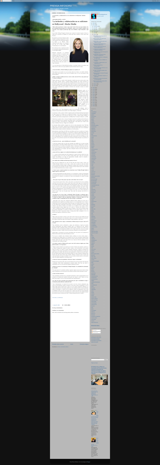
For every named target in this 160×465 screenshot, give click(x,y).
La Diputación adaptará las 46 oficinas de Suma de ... (99, 50)
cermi (92, 138)
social (92, 286)
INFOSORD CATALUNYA (96, 337)
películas (93, 267)
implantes (93, 216)
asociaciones (93, 126)
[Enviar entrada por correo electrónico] (63, 305)
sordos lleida (93, 301)
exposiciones (93, 201)
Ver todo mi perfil (100, 16)
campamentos (94, 135)
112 (92, 110)
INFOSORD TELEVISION (96, 340)
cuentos (92, 167)
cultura (92, 168)
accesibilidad (93, 111)
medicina (93, 241)
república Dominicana (95, 282)
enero (95, 85)
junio (95, 29)
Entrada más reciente (58, 344)
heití (92, 213)
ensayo (92, 195)
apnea (92, 119)
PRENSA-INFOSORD (61, 5)
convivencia (93, 156)
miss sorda (93, 249)
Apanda (92, 117)
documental (93, 183)
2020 (94, 87)
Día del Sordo (94, 180)
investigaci (93, 223)
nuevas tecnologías (95, 261)
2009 (94, 105)
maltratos (93, 238)
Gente (92, 210)
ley (91, 234)
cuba (92, 165)
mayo (95, 31)
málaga (92, 237)
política (92, 270)
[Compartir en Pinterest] (69, 305)
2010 (94, 104)
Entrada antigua (84, 344)
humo (92, 214)
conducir (93, 150)
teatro (92, 308)
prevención (93, 273)
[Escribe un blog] (66, 305)
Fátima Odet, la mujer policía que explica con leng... (100, 42)
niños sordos (93, 258)
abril (95, 32)
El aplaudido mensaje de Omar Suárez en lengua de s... (99, 55)
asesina (92, 122)
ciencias (92, 144)
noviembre (96, 26)
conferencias (93, 152)
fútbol (92, 207)
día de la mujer (94, 179)
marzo (95, 34)
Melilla (92, 244)
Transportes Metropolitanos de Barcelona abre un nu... (99, 44)
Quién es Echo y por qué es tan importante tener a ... (99, 39)
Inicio (71, 344)
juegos (92, 228)
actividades (93, 113)
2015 (94, 95)
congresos (93, 153)
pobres (92, 268)
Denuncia (93, 173)
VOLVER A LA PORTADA (57, 297)
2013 (94, 99)
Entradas (95, 330)
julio (94, 27)
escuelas (93, 198)
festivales (93, 204)
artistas (92, 120)
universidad (93, 319)
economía (93, 186)
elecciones (93, 192)
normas (92, 259)
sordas (92, 292)
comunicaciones (94, 149)
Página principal (94, 362)
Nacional (93, 255)
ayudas (92, 132)
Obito (92, 262)
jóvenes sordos (94, 226)
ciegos (92, 141)
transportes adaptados (95, 316)
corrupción (93, 159)
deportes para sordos (95, 176)
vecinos (92, 320)
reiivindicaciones (94, 276)
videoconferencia (94, 322)
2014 (94, 97)
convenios (93, 155)
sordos (92, 295)
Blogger (88, 461)
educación (93, 189)
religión (92, 280)
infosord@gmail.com (102, 14)
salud (92, 283)
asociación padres (94, 125)
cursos (92, 170)
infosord (92, 219)
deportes (93, 174)
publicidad (93, 274)
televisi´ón (93, 313)
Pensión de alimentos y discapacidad (98, 66)
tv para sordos (94, 317)
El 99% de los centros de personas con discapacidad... (100, 79)
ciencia (92, 143)
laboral (92, 229)
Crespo (92, 161)
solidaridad (93, 289)
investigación (93, 225)
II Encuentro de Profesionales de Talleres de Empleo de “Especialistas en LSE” (94, 393)
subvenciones (94, 304)
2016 (94, 94)
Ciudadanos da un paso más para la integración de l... (100, 52)
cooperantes (93, 158)
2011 (94, 102)
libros (92, 235)
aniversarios (93, 116)
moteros (92, 250)
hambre (92, 211)
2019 (94, 89)
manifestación (94, 240)
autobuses (93, 129)
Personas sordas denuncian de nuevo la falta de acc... (99, 47)
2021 (94, 24)
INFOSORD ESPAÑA (95, 339)
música (92, 252)
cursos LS (93, 171)
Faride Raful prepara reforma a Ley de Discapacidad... (100, 68)
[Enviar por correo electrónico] (65, 305)
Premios (92, 271)
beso (92, 134)
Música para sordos (95, 253)
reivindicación (94, 277)
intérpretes (93, 222)
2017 (94, 92)
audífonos (93, 128)
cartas (92, 137)
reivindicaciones (94, 279)
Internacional (93, 220)
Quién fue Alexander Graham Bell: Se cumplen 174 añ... (100, 81)
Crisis (92, 164)
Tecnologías (93, 310)
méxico (92, 246)
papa (92, 265)
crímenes (93, 162)
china (92, 140)
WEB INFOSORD (94, 342)
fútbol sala (93, 208)
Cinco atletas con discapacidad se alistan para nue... (100, 36)
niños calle (93, 256)
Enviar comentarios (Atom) (63, 346)
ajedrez (92, 114)
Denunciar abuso (95, 325)
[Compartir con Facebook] (68, 305)
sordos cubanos (94, 298)
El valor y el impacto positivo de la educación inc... (100, 71)
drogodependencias (95, 185)
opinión (92, 264)
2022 (94, 23)
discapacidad (93, 182)
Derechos (93, 177)
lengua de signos (94, 232)
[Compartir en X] (67, 305)
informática (93, 217)
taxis (92, 307)
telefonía (93, 311)
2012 (94, 100)
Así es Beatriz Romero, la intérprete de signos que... (100, 58)
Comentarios (95, 332)
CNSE (92, 147)
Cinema (92, 146)
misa (92, 247)
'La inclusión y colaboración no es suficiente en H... (100, 63)
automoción (93, 131)
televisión (93, 314)
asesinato (93, 123)
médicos (93, 243)
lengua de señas (94, 231)
